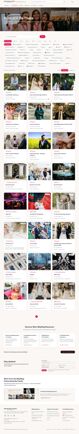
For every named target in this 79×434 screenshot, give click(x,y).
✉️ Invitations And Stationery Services (13, 58)
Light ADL (8, 214)
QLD (28, 41)
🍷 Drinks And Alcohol (10, 53)
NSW (15, 41)
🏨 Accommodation (17, 45)
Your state (45, 365)
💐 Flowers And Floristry (10, 55)
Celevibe (32, 274)
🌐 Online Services (53, 61)
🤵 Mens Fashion (25, 61)
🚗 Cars (51, 47)
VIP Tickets (34, 5)
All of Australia (8, 41)
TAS (46, 41)
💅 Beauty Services (45, 45)
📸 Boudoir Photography (68, 45)
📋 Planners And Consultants (55, 63)
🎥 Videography (30, 66)
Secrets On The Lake (35, 184)
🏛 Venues (21, 66)
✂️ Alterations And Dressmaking (32, 45)
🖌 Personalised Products (10, 63)
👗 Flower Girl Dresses (59, 53)
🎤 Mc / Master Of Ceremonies (11, 61)
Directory (15, 5)
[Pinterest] (14, 415)
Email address (44, 360)
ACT (51, 41)
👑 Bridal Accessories (10, 47)
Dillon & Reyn (8, 274)
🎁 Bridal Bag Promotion (67, 415)
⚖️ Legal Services (37, 58)
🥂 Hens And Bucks (36, 55)
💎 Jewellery (27, 58)
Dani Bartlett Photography (36, 214)
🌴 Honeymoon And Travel (49, 55)
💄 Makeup (69, 58)
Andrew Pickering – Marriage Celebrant (37, 154)
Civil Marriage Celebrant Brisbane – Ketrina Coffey (63, 244)
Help (72, 1)
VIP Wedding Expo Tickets (37, 420)
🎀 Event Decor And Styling (24, 53)
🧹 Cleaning (31, 50)
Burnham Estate (58, 184)
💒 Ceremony (23, 50)
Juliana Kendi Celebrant (60, 153)
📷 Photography (42, 63)
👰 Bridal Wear (21, 47)
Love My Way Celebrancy (12, 95)
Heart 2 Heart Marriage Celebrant (38, 95)
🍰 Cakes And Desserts (32, 47)
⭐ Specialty (67, 63)
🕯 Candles (43, 47)
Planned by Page (9, 184)
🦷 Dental (47, 50)
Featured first (64, 70)
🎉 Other (62, 61)
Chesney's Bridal (34, 304)
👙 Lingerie (46, 58)
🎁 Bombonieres (56, 45)
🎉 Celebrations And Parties (11, 50)
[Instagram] (5, 415)
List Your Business (66, 420)
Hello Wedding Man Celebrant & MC (63, 124)
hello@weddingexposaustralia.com (11, 418)
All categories (7, 44)
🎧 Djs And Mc (70, 50)
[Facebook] (8, 415)
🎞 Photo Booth (32, 63)
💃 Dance (39, 50)
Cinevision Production (59, 304)
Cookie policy (59, 429)
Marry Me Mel (9, 304)
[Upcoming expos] (10, 5)
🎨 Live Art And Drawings (57, 58)
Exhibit (27, 5)
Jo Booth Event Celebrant (12, 124)
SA (40, 41)
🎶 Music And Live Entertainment (39, 61)
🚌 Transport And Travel (10, 66)
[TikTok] (11, 415)
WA (34, 41)
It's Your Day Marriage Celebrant (62, 214)
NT (56, 41)
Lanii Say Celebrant (35, 124)
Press (48, 419)
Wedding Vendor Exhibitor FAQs (53, 413)
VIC (22, 41)
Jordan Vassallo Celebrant (12, 153)
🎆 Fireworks (48, 53)
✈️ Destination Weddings (58, 50)
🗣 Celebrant (67, 47)
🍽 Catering (59, 47)
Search (42, 36)
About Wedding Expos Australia (53, 415)
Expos (7, 5)
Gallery (21, 5)
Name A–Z (72, 70)
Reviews (41, 5)
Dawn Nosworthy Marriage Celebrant (63, 95)
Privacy (54, 429)
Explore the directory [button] (45, 397)
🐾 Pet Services (22, 63)
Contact (48, 417)
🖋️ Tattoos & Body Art (42, 66)
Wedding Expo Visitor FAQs (52, 411)
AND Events (57, 274)
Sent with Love (9, 243)
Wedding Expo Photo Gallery (37, 415)
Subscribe (44, 370)
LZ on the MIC (33, 243)
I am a (62, 365)
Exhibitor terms (49, 429)
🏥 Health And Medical (24, 55)
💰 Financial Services (37, 53)
